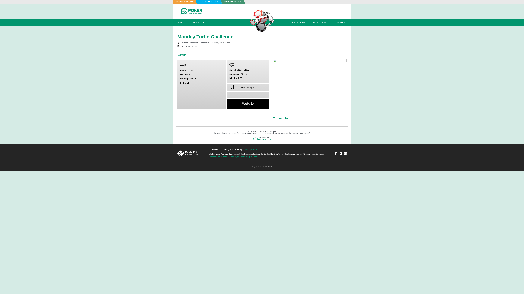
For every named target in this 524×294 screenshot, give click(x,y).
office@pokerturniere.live (262, 139)
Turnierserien (297, 22)
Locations (341, 22)
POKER (184, 2)
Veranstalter (320, 22)
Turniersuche (198, 22)
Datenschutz (255, 149)
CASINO (209, 2)
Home (180, 22)
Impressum (246, 149)
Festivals (219, 22)
